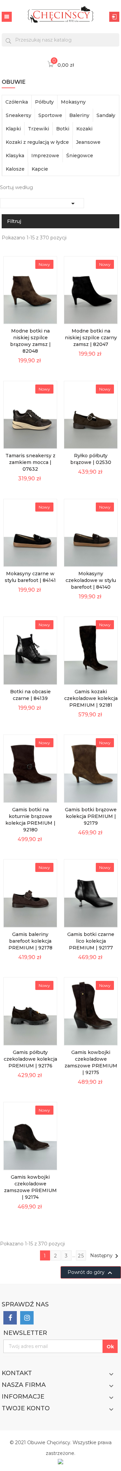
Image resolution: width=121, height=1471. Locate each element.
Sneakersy (18, 115)
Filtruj (14, 221)
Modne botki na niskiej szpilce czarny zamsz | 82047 (91, 337)
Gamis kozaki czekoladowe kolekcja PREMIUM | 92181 (91, 698)
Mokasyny (73, 102)
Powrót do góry (91, 1273)
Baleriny (79, 115)
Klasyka (15, 156)
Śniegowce (79, 156)
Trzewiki (38, 129)
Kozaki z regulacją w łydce (37, 142)
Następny (105, 1256)
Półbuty (44, 102)
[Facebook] (10, 1318)
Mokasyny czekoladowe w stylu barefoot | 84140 (91, 580)
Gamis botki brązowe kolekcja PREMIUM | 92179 (91, 816)
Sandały (105, 115)
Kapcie (40, 169)
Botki (62, 129)
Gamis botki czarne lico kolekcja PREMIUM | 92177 (90, 941)
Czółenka (16, 102)
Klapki (13, 129)
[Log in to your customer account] (114, 17)
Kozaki (84, 129)
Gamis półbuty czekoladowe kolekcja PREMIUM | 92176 (30, 1059)
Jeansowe (88, 142)
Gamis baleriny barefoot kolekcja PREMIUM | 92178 (30, 941)
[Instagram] (27, 1318)
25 (81, 1256)
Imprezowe (45, 156)
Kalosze (15, 169)
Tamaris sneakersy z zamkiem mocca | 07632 (30, 462)
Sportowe (50, 115)
